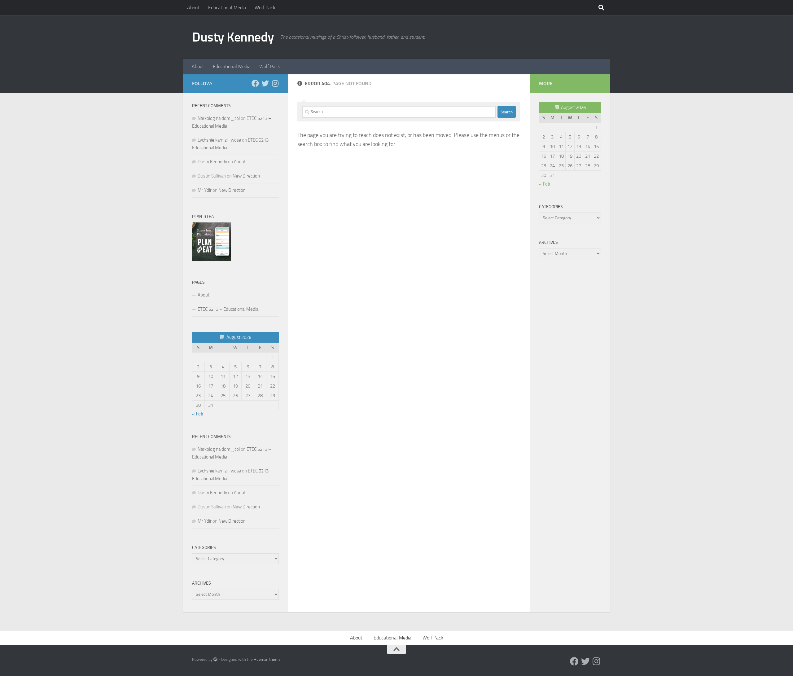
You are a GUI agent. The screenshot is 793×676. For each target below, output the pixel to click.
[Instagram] (275, 83)
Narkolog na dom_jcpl (219, 118)
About (193, 8)
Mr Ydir (205, 190)
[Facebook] (255, 83)
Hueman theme (267, 659)
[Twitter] (265, 83)
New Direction (246, 176)
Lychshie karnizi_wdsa (219, 140)
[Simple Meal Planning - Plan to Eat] (211, 259)
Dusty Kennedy (233, 37)
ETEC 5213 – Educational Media (228, 309)
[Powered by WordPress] (215, 659)
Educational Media (227, 8)
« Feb (197, 414)
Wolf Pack (265, 8)
